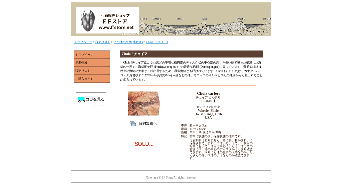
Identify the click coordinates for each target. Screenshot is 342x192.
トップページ (83, 42)
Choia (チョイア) (157, 42)
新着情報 (81, 62)
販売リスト (102, 42)
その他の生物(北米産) (128, 42)
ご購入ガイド (84, 78)
